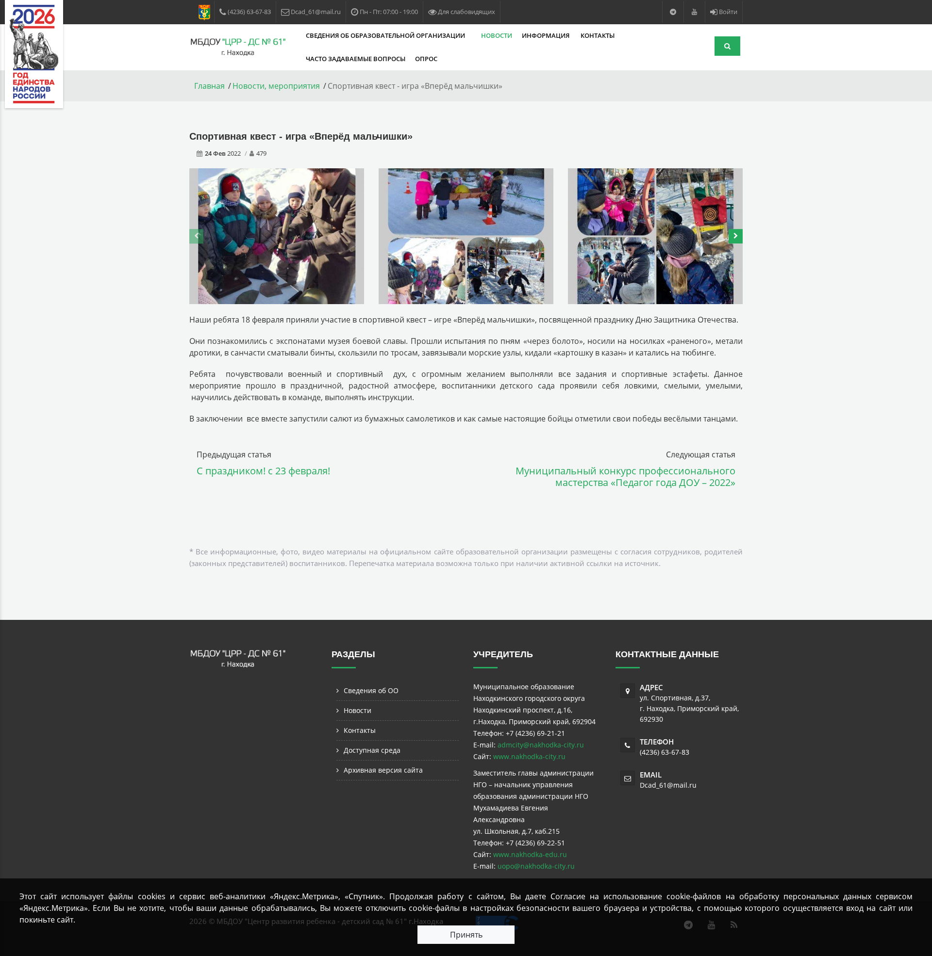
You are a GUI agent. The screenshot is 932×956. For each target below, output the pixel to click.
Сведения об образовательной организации (386, 35)
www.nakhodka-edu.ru (530, 854)
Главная (209, 86)
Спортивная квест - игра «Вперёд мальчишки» (301, 136)
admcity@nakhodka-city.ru (541, 744)
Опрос (426, 58)
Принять (466, 934)
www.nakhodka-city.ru (529, 756)
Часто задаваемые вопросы (355, 58)
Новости (496, 35)
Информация (546, 35)
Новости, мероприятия (276, 86)
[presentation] (196, 236)
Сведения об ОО (371, 690)
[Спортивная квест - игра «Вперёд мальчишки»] (276, 235)
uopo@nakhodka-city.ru (536, 866)
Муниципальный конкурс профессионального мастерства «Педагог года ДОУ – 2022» (625, 476)
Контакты (598, 35)
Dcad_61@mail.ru (668, 785)
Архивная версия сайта (383, 770)
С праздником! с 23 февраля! (263, 470)
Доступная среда (372, 750)
